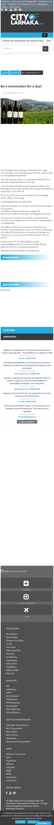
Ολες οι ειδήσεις (27, 421)
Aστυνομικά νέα (21, 373)
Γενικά (21, 358)
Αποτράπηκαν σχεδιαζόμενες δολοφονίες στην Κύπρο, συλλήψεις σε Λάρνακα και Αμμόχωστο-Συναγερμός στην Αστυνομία (27, 365)
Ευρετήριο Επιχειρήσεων (17, 725)
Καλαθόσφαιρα (13, 702)
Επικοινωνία (14, 7)
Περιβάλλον (11, 667)
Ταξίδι (8, 770)
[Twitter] (7, 10)
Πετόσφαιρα (11, 705)
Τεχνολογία (11, 777)
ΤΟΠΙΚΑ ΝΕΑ (30, 358)
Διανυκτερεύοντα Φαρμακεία (24, 1)
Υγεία (8, 757)
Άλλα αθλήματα (13, 712)
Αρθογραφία (42, 4)
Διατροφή (10, 767)
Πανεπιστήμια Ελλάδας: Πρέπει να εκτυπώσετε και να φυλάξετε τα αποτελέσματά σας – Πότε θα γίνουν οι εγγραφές (27, 408)
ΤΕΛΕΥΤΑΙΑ (9, 330)
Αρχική (5, 73)
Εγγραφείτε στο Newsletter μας (21, 4)
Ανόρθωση (11, 689)
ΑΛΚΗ (8, 692)
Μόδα (8, 773)
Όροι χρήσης (33, 822)
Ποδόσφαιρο (12, 699)
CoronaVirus (11, 634)
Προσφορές (11, 738)
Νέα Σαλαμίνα (12, 696)
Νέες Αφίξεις (11, 731)
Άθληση (9, 764)
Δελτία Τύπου (12, 735)
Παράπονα (5, 1)
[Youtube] (12, 10)
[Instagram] (16, 10)
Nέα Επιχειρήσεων (14, 728)
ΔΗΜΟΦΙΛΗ (9, 336)
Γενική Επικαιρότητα (27, 417)
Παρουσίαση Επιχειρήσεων (18, 741)
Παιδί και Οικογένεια (15, 754)
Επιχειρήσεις (12, 660)
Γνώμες (4, 7)
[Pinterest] (21, 10)
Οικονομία (11, 647)
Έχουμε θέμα (12, 637)
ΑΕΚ (7, 686)
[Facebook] (2, 10)
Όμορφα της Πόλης (14, 640)
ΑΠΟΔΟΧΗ (20, 822)
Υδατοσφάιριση (13, 709)
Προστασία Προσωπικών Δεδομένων (22, 803)
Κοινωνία (10, 653)
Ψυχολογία (11, 760)
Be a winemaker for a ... (32, 73)
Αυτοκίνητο (11, 780)
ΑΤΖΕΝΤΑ (15, 73)
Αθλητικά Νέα (12, 670)
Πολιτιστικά (11, 663)
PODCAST (10, 673)
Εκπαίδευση (11, 657)
